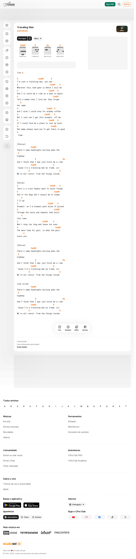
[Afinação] (7, 72)
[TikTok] (112, 535)
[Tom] (7, 57)
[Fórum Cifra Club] (10, 551)
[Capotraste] (7, 65)
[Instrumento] (7, 50)
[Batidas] (7, 103)
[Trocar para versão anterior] (7, 136)
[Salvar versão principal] (30, 38)
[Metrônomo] (7, 120)
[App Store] (31, 523)
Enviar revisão (22, 365)
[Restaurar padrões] (7, 146)
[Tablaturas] (7, 81)
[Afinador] (7, 112)
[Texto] (7, 96)
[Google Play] (12, 523)
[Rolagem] (7, 34)
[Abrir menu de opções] (7, 25)
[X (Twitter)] (125, 535)
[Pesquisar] (119, 4)
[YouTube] (73, 535)
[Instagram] (86, 535)
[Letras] (46, 550)
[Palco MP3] (62, 550)
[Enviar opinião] (7, 129)
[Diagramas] (7, 89)
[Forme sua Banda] (29, 550)
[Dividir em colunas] (7, 41)
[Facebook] (99, 535)
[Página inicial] (9, 4)
